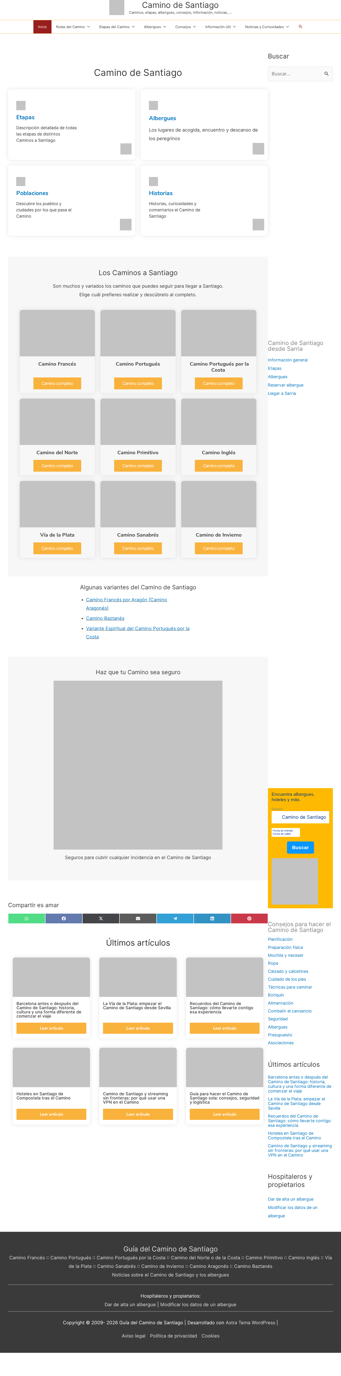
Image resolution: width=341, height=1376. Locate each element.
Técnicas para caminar (290, 987)
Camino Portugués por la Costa (219, 367)
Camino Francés (57, 364)
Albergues (162, 118)
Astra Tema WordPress (250, 1322)
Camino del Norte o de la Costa (205, 1257)
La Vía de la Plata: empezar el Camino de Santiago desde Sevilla (296, 1103)
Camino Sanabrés (138, 535)
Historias (161, 193)
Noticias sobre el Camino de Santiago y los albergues (170, 1275)
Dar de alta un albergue (290, 1199)
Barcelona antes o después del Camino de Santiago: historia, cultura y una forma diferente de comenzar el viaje (299, 1084)
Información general (288, 360)
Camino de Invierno (219, 535)
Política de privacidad (173, 1336)
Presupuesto (280, 1034)
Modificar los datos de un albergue (198, 1304)
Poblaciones (32, 193)
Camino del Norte (57, 452)
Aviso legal (133, 1336)
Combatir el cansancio (290, 1011)
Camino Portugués (138, 364)
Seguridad (278, 1018)
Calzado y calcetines (288, 971)
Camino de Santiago (180, 5)
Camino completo (57, 383)
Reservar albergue (285, 385)
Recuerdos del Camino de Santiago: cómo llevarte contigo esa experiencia (299, 1121)
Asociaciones (281, 1042)
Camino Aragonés (209, 1266)
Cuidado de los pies (287, 979)
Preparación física (285, 947)
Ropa (273, 963)
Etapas (25, 117)
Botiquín (276, 995)
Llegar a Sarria (282, 393)
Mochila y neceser (285, 955)
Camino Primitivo (137, 452)
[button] (300, 26)
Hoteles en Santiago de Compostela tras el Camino (294, 1135)
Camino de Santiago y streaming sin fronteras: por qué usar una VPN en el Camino (300, 1150)
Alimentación (280, 1003)
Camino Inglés (218, 452)
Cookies (210, 1336)
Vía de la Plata (57, 535)
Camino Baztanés (105, 618)
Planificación (280, 939)
